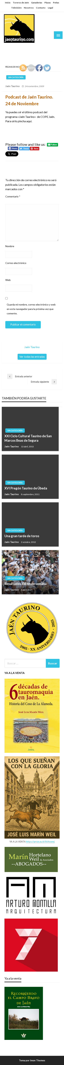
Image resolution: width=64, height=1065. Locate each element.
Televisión (16, 7)
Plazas (47, 2)
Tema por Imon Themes (32, 1060)
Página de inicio (13, 67)
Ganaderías (36, 2)
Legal (50, 7)
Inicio (7, 2)
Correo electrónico (15, 262)
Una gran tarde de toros (21, 536)
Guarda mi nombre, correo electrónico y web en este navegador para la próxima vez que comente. (31, 309)
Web (8, 279)
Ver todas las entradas (32, 356)
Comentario (12, 196)
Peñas (56, 2)
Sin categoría (15, 77)
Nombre (9, 246)
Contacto (41, 7)
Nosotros (29, 7)
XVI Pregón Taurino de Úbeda (25, 488)
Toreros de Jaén (21, 2)
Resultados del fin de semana (25, 584)
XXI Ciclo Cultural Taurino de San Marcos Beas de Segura (28, 438)
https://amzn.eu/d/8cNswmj (40, 841)
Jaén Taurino (14, 46)
